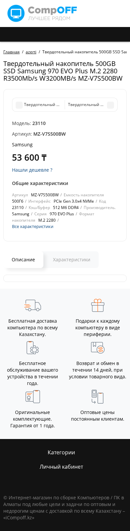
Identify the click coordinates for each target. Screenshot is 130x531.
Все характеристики (32, 226)
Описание (23, 259)
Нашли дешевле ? (32, 170)
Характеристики (71, 259)
